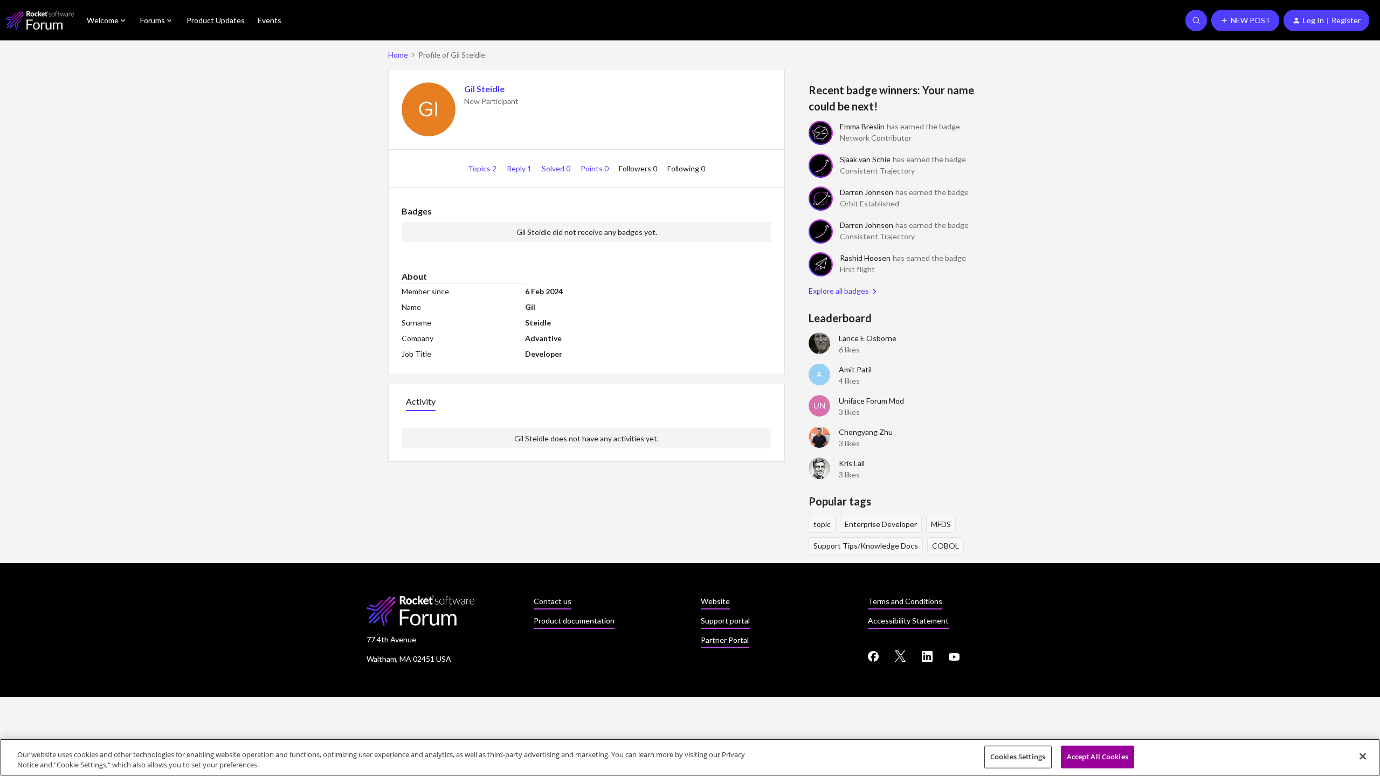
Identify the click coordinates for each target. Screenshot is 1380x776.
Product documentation (574, 620)
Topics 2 (483, 168)
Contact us (552, 601)
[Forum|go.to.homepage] (39, 20)
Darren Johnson (866, 192)
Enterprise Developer (881, 524)
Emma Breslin (862, 126)
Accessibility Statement (908, 620)
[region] (690, 757)
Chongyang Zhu (866, 431)
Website (715, 601)
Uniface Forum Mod (871, 400)
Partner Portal (725, 640)
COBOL (945, 545)
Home (398, 54)
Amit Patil (855, 369)
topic (822, 524)
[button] (1245, 20)
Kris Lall (852, 463)
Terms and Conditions (905, 601)
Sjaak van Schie (865, 159)
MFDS (941, 524)
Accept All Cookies (1097, 756)
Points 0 (595, 168)
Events (269, 20)
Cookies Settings (1017, 756)
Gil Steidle (484, 89)
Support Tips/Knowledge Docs (865, 545)
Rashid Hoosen (865, 257)
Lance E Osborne (867, 338)
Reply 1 (520, 168)
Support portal (725, 620)
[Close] (1363, 756)
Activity (421, 401)
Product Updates (216, 20)
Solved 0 (557, 168)
